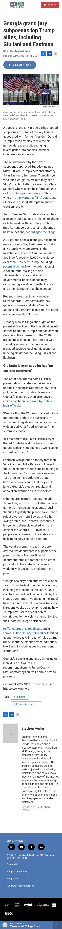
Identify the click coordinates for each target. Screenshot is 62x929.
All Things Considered (25, 704)
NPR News (19, 697)
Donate (51, 4)
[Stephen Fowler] (10, 733)
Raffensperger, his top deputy (22, 628)
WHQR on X (12, 878)
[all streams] (57, 925)
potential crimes (14, 266)
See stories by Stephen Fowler (35, 808)
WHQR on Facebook (17, 871)
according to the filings (41, 232)
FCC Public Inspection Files (20, 886)
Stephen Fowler (22, 51)
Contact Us (12, 864)
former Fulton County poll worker (24, 633)
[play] (5, 925)
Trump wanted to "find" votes (31, 197)
